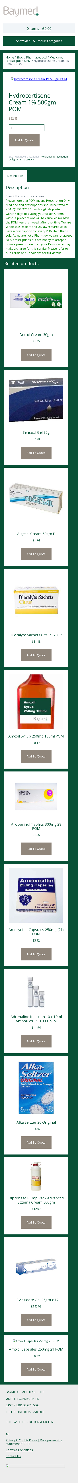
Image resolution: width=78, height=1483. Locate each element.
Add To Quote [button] (36, 554)
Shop (20, 57)
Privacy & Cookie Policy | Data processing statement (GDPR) (34, 1442)
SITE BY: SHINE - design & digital (30, 1422)
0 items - (39, 28)
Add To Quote (24, 140)
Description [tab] (15, 176)
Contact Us (13, 1456)
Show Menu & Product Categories (39, 41)
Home (10, 57)
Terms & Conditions (19, 1450)
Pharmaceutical (36, 57)
